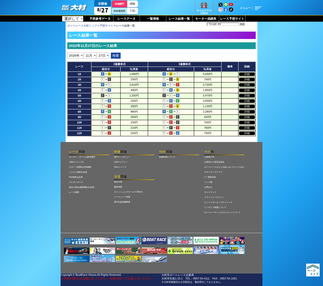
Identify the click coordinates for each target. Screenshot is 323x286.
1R (79, 74)
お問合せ (208, 187)
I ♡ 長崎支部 (210, 177)
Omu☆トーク (120, 167)
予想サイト (106, 25)
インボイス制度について (215, 207)
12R (79, 133)
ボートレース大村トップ (82, 25)
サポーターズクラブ (213, 172)
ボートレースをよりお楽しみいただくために (224, 167)
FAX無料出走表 (76, 177)
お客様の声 (209, 157)
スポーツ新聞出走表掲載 (80, 167)
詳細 (247, 74)
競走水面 (118, 182)
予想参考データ (100, 18)
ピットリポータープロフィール (218, 202)
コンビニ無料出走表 (78, 172)
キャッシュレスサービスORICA (128, 192)
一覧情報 (153, 18)
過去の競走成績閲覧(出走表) (82, 187)
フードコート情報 (122, 197)
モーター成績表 (205, 18)
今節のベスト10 (76, 162)
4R (79, 90)
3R (79, 85)
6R (79, 101)
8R (79, 111)
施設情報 (118, 187)
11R (79, 128)
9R (79, 117)
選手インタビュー (122, 157)
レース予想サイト (232, 18)
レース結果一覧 (179, 18)
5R (79, 95)
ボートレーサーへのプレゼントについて (222, 212)
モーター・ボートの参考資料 (82, 157)
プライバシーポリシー (214, 197)
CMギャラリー (120, 162)
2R (79, 79)
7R (79, 106)
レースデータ (126, 18)
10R (79, 122)
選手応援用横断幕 (122, 202)
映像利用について (167, 157)
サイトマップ (210, 192)
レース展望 (74, 192)
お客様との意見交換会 (214, 162)
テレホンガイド (76, 182)
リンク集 (208, 182)
